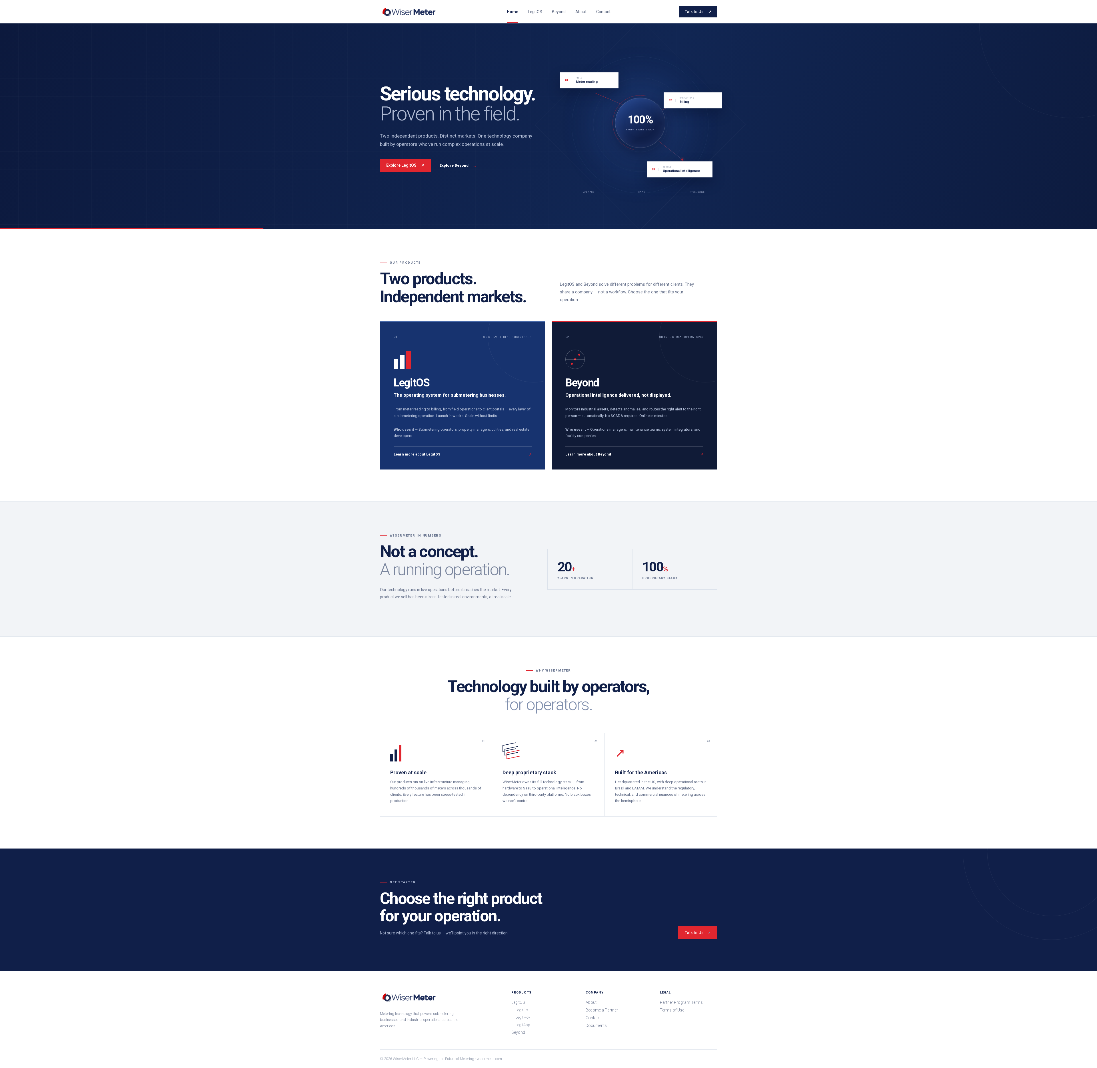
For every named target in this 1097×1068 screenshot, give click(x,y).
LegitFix (521, 1010)
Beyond (559, 11)
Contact (603, 11)
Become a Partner (602, 1010)
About (580, 11)
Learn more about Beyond (634, 454)
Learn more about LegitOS (463, 454)
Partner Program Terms (681, 1002)
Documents (596, 1025)
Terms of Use (672, 1010)
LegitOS (535, 11)
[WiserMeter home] (409, 11)
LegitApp (522, 1025)
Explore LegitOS (405, 165)
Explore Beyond (458, 165)
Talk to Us (698, 11)
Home (512, 11)
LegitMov (522, 1017)
